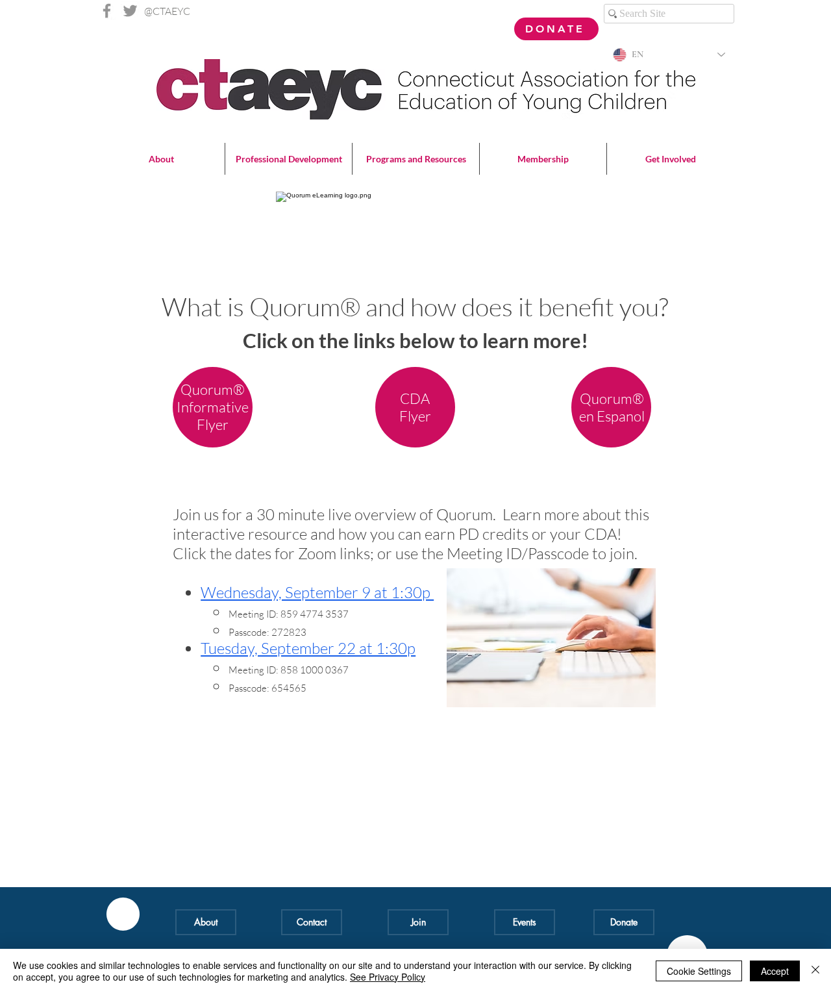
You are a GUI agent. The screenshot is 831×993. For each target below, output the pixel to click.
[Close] (815, 971)
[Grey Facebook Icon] (106, 10)
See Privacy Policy (387, 976)
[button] (161, 159)
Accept (775, 970)
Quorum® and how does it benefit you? (458, 306)
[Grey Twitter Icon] (130, 10)
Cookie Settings (699, 970)
